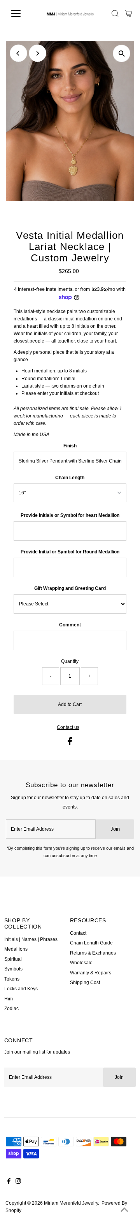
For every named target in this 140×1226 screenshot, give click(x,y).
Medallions (16, 949)
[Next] (37, 53)
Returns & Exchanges (93, 953)
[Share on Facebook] (70, 743)
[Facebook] (8, 1182)
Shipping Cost (85, 982)
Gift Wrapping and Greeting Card (70, 588)
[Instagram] (18, 1182)
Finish (70, 446)
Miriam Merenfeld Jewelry (71, 1203)
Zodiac (11, 1008)
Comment (70, 625)
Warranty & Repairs (90, 973)
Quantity (70, 661)
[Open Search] (115, 13)
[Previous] (18, 53)
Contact (78, 933)
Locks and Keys (21, 988)
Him (8, 999)
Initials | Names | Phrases (31, 939)
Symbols (13, 969)
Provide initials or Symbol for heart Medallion (70, 515)
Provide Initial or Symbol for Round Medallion (70, 552)
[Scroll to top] (124, 1210)
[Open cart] (128, 13)
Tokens (11, 979)
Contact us (68, 727)
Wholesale (81, 962)
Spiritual (13, 959)
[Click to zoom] (121, 53)
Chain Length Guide (91, 943)
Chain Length (69, 477)
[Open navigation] (21, 13)
